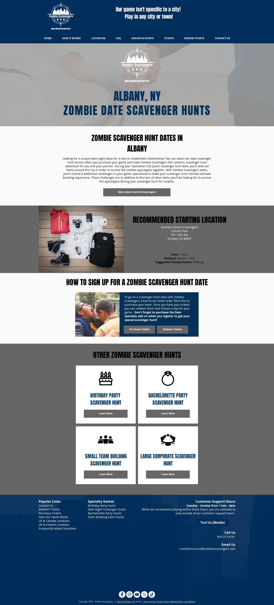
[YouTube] (137, 594)
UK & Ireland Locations (54, 525)
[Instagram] (129, 594)
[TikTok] (151, 594)
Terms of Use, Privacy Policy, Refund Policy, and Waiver (169, 601)
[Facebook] (122, 594)
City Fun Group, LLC (126, 601)
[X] (144, 594)
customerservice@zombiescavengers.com (207, 549)
